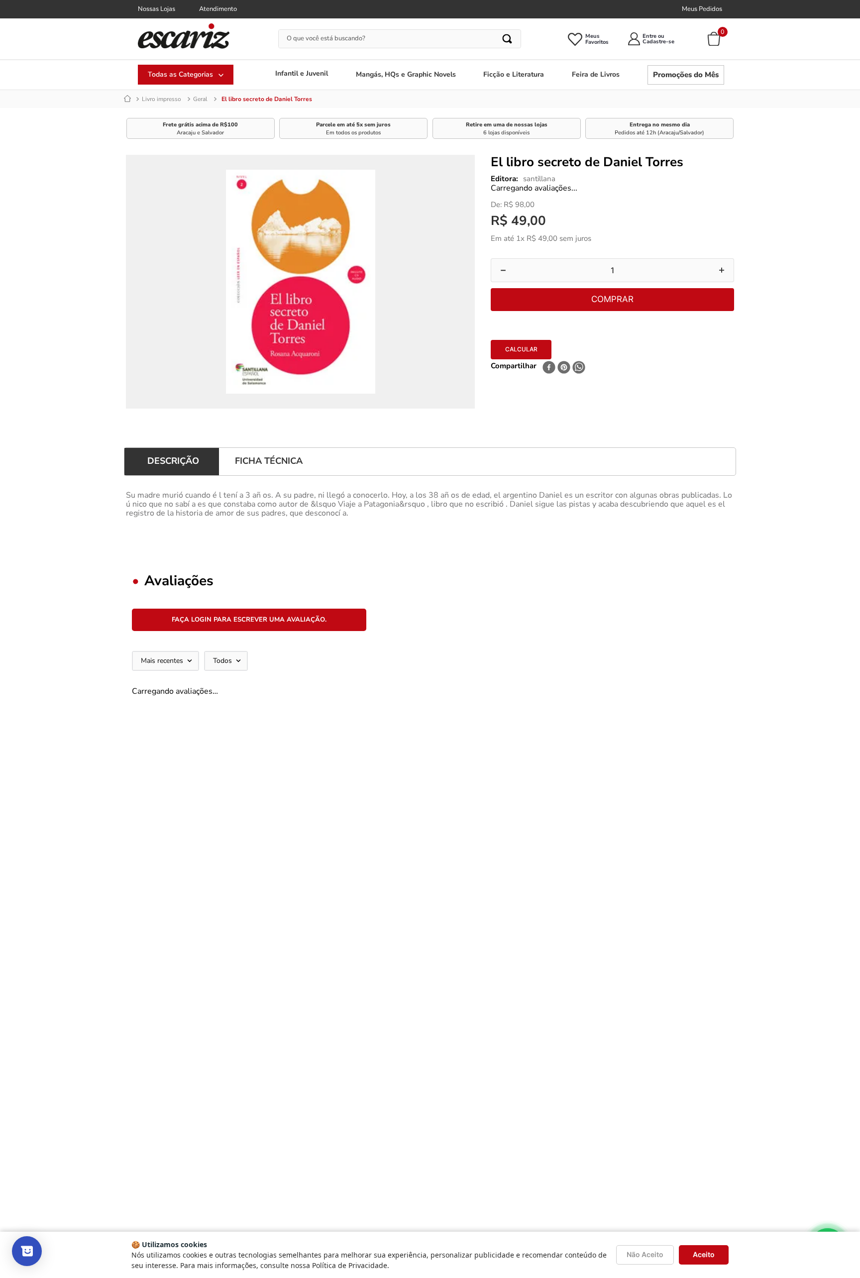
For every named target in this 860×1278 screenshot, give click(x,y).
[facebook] (548, 404)
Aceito (704, 1254)
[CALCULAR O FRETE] (710, 354)
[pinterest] (563, 404)
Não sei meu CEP (515, 374)
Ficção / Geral (211, 99)
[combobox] (400, 38)
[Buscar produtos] (508, 39)
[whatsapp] (578, 404)
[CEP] (587, 347)
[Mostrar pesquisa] (27, 1251)
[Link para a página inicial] (129, 99)
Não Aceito (645, 1254)
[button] (129, 748)
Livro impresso (161, 99)
